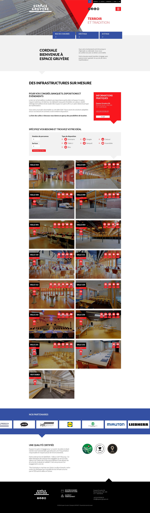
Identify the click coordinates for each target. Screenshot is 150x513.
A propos (108, 1)
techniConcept (89, 505)
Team (114, 1)
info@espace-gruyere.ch (100, 499)
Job (119, 1)
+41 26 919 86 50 (102, 111)
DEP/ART (77, 505)
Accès (102, 1)
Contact (95, 1)
